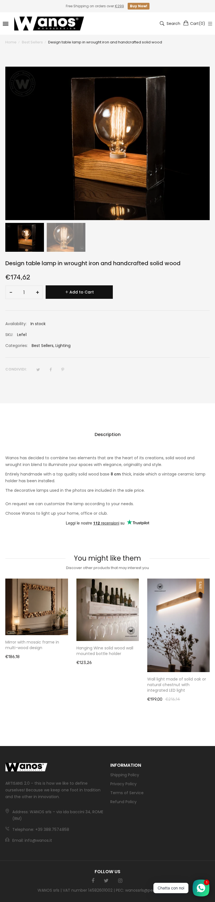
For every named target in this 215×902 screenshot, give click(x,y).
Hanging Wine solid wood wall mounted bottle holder (104, 650)
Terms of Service (127, 793)
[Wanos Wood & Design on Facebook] (93, 880)
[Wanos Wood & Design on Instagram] (120, 880)
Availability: (16, 324)
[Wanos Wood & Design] (49, 23)
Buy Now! (138, 6)
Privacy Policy (123, 784)
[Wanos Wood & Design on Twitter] (106, 880)
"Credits (169, 890)
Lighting (63, 345)
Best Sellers (42, 345)
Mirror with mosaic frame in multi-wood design (32, 645)
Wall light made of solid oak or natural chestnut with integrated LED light (176, 684)
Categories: (16, 345)
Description (108, 434)
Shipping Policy (124, 775)
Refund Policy (123, 802)
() (197, 23)
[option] (24, 237)
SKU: (9, 334)
